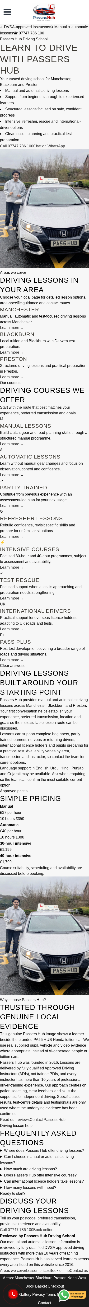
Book (29, 1286)
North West (76, 1278)
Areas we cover (13, 1271)
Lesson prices (38, 1271)
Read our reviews (15, 1120)
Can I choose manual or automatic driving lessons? (37, 1160)
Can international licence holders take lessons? (44, 1181)
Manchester (24, 1278)
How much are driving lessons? (30, 1169)
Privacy (38, 1295)
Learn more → (12, 328)
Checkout (56, 1286)
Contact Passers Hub (48, 1120)
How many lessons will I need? (30, 1187)
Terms (51, 1295)
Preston (59, 1278)
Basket (41, 1286)
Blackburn (43, 1278)
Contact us (79, 1271)
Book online (43, 1230)
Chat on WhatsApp (49, 146)
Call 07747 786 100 (16, 146)
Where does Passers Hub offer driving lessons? (44, 1150)
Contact (44, 1303)
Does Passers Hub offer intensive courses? (40, 1175)
